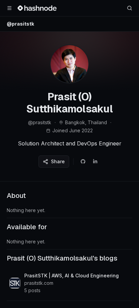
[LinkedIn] (95, 161)
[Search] (129, 8)
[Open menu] (9, 8)
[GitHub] (83, 161)
